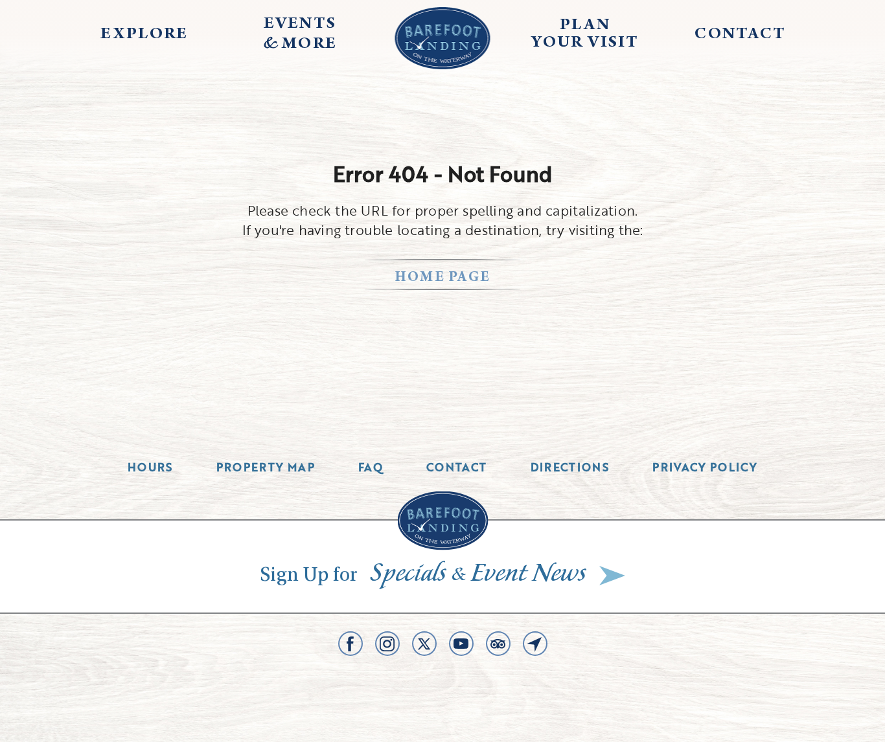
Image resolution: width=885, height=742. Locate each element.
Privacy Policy (704, 467)
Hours (150, 467)
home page (443, 278)
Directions (570, 467)
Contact (456, 467)
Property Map (265, 467)
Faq (370, 467)
